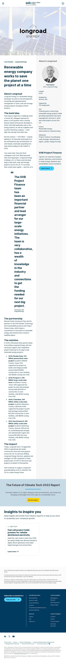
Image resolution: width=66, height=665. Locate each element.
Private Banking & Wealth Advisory (37, 607)
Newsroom (32, 621)
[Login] (63, 3)
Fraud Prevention (54, 621)
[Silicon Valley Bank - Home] (33, 3)
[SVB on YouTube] (13, 636)
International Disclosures (28, 643)
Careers (31, 616)
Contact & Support (55, 614)
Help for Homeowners (25, 642)
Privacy (15, 642)
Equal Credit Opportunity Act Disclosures (44, 642)
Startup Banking (33, 598)
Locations (52, 616)
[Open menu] (3, 3)
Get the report (33, 500)
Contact (52, 619)
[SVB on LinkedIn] (5, 636)
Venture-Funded (33, 600)
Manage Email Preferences (12, 643)
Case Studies (8, 62)
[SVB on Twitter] (9, 636)
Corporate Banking (34, 603)
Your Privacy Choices (42, 643)
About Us (31, 614)
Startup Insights (54, 605)
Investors (31, 605)
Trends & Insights (55, 595)
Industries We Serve (34, 610)
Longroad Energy (10, 96)
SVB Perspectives (55, 602)
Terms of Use (7, 642)
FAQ (30, 619)
